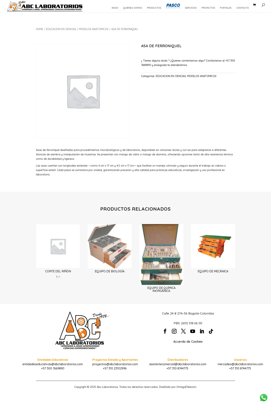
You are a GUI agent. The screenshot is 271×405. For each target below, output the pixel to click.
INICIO (115, 7)
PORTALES (226, 7)
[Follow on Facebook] (165, 331)
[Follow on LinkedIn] (202, 331)
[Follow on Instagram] (174, 331)
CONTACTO (242, 7)
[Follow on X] (183, 331)
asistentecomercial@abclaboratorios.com (177, 364)
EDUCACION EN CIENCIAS (61, 29)
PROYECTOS (208, 7)
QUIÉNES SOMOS (132, 7)
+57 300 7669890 (52, 368)
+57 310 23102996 (115, 368)
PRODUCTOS (154, 7)
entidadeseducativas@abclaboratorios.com (52, 364)
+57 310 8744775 (177, 368)
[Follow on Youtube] (192, 331)
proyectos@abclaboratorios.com (115, 364)
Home (39, 29)
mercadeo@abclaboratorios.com (240, 364)
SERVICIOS (191, 7)
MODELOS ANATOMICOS (93, 29)
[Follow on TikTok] (211, 331)
